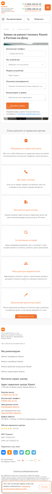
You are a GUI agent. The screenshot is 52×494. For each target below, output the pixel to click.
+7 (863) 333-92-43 (32, 4)
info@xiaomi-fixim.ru (10, 407)
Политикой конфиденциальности (28, 114)
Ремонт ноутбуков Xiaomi (12, 361)
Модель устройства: (15, 70)
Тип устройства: (13, 59)
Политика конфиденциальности (26, 471)
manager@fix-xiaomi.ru (11, 413)
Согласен (44, 487)
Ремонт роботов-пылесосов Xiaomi (16, 366)
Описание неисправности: (17, 81)
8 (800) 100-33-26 (9, 400)
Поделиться (3, 452)
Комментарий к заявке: (16, 92)
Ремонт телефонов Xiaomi (12, 356)
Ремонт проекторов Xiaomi (13, 371)
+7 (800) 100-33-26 (32, 9)
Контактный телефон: (15, 49)
